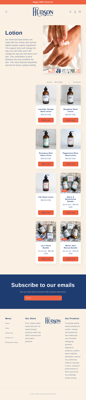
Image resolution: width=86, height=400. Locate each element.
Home (7, 323)
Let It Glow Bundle (46, 247)
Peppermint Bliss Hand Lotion (70, 154)
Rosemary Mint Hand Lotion (46, 154)
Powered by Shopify (50, 394)
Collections (9, 333)
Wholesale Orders (11, 342)
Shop (7, 328)
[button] (6, 11)
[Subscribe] (59, 298)
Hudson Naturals (39, 394)
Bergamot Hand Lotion (70, 110)
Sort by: (49, 82)
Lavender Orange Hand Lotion (46, 110)
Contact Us (9, 337)
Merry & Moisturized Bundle (70, 199)
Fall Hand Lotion (45, 197)
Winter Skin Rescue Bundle (70, 247)
